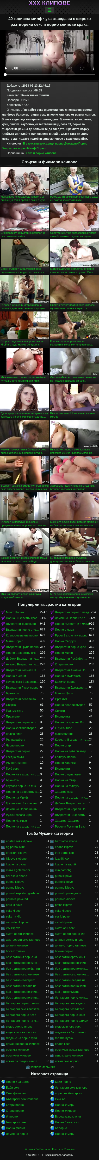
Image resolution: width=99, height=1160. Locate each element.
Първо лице (14, 734)
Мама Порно (14, 641)
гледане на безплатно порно (72, 1032)
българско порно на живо (23, 1020)
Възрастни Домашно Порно (72, 687)
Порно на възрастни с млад (23, 774)
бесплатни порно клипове (23, 997)
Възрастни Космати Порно (23, 670)
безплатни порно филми (23, 968)
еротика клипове (17, 1049)
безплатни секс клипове (22, 974)
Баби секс (12, 1087)
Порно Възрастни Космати (72, 722)
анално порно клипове (70, 945)
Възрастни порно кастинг (23, 722)
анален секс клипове (69, 939)
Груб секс (12, 768)
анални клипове (17, 945)
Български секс (16, 1122)
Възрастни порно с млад (72, 612)
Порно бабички (65, 763)
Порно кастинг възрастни (23, 728)
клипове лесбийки (43, 1067)
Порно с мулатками (68, 676)
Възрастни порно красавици (72, 647)
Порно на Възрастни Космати (23, 792)
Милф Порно (36, 148)
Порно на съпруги (67, 786)
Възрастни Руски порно (22, 687)
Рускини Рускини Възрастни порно (72, 826)
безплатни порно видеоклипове (23, 963)
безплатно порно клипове (23, 992)
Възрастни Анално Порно (72, 670)
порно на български (68, 1093)
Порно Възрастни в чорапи (23, 653)
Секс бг (60, 1099)
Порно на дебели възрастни (72, 751)
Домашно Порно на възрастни (23, 809)
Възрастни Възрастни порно (72, 815)
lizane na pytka (16, 864)
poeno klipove (15, 882)
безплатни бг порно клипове (23, 957)
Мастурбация (64, 734)
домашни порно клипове (23, 1044)
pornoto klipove (65, 899)
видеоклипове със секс (21, 1032)
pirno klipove (63, 876)
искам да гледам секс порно (23, 1061)
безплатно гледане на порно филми (23, 986)
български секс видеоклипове (72, 1003)
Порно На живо (16, 820)
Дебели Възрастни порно (23, 658)
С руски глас (63, 728)
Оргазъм (61, 699)
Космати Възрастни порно (72, 739)
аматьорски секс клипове (23, 939)
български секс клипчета (23, 1009)
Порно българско (18, 1082)
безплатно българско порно (23, 980)
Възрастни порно (18, 751)
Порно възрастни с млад (72, 624)
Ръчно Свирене (16, 763)
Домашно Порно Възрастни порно (72, 618)
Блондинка (62, 716)
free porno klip (64, 853)
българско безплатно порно (72, 1009)
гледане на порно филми (23, 1038)
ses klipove (62, 916)
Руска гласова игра (19, 815)
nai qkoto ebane (16, 876)
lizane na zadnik (65, 864)
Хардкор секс (64, 792)
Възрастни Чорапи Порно (72, 809)
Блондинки (62, 768)
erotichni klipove (16, 853)
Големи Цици (64, 693)
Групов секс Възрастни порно (23, 682)
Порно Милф (64, 653)
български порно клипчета (72, 997)
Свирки (60, 710)
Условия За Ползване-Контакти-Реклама (49, 1149)
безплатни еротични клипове (72, 957)
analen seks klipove (19, 841)
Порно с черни (16, 676)
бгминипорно (64, 951)
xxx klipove (13, 928)
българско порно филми (71, 1020)
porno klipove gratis (68, 893)
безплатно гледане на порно (72, 980)
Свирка (11, 705)
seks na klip (13, 916)
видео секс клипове (19, 1026)
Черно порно (15, 745)
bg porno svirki (15, 847)
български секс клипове (71, 1087)
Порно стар (63, 745)
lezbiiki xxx (62, 858)
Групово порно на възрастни (23, 786)
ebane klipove (64, 847)
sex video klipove (17, 922)
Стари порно (64, 664)
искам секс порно (67, 1061)
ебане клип (62, 1044)
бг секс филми (15, 951)
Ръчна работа (15, 739)
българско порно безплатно (23, 1015)
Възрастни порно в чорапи (23, 629)
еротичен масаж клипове (72, 1049)
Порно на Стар (65, 780)
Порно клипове (65, 1110)
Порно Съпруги (65, 641)
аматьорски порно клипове (72, 934)
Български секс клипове (22, 1099)
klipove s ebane (16, 858)
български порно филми (22, 1003)
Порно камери (64, 1105)
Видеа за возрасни (68, 1116)
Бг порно (61, 1128)
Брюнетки (12, 693)
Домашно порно (17, 1134)
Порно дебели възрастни (72, 705)
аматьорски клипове (20, 934)
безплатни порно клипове (72, 963)
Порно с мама (64, 629)
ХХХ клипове (49, 3)
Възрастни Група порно (22, 647)
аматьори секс (65, 928)
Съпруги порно (65, 757)
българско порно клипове (72, 1015)
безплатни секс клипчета (72, 974)
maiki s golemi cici (18, 870)
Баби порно (63, 1082)
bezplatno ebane (66, 841)
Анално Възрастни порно (23, 664)
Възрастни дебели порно (23, 699)
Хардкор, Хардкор (67, 820)
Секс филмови (16, 1093)
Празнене (13, 716)
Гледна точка (15, 757)
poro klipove (14, 905)
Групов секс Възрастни (21, 803)
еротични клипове (18, 1055)
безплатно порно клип (70, 986)
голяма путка (64, 1038)
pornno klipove (64, 887)
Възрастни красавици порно (43, 143)
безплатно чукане (67, 992)
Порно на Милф (17, 797)
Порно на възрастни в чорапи (23, 826)
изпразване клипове (69, 1055)
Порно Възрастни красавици (23, 618)
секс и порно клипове (41, 153)
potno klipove (64, 905)
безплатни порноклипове (72, 968)
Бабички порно (65, 682)
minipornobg (63, 870)
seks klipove (63, 910)
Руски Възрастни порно (71, 635)
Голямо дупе (14, 710)
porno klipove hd (17, 899)
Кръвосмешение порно (22, 635)
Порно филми (15, 1128)
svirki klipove (63, 922)
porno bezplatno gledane (22, 893)
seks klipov (13, 910)
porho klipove (64, 882)
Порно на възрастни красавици (72, 797)
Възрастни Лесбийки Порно (72, 658)
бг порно (12, 1116)
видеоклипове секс (68, 1026)
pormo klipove (15, 887)
